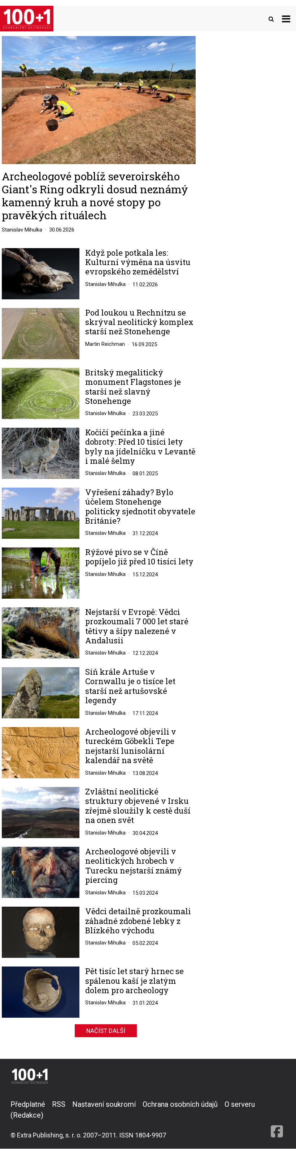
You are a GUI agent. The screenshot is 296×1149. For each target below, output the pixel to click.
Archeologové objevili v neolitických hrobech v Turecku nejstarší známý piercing (133, 866)
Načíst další (105, 1030)
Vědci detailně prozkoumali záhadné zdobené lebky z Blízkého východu (138, 921)
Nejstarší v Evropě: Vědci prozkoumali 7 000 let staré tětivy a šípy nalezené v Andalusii (136, 626)
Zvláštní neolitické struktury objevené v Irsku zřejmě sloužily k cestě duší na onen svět (138, 806)
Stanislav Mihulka (22, 229)
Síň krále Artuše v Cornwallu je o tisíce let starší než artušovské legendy (130, 686)
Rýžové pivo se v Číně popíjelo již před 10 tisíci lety (139, 557)
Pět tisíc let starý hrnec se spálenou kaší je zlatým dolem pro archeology (134, 981)
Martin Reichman (105, 344)
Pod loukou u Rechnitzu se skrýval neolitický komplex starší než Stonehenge (139, 322)
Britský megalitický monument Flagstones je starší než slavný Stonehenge (133, 387)
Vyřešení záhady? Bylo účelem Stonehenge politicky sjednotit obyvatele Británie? (140, 507)
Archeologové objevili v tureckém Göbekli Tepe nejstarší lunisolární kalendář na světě (130, 746)
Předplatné (27, 1104)
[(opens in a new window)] (277, 1119)
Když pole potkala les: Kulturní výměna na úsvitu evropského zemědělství (138, 262)
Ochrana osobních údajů (180, 1104)
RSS (58, 1104)
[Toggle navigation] (286, 18)
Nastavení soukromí (104, 1104)
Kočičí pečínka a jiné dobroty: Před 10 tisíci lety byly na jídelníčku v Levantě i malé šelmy (140, 447)
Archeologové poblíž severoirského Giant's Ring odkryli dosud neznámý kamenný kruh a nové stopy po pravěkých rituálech (95, 195)
